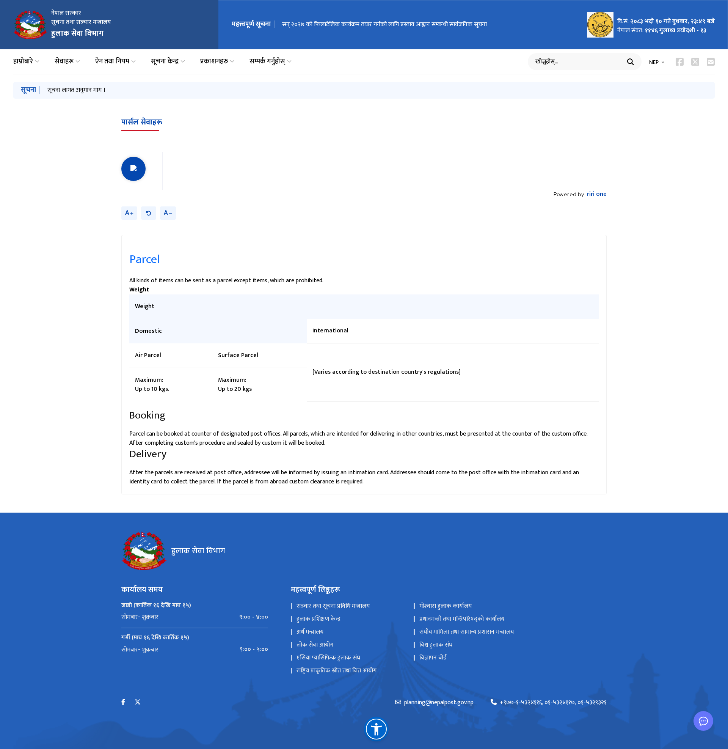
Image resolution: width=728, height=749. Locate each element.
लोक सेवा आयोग (315, 645)
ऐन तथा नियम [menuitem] (112, 62)
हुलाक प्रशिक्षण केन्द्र (318, 619)
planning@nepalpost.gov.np (439, 702)
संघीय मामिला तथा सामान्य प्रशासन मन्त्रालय (466, 632)
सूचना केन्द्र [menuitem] (165, 62)
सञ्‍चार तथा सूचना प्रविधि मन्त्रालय (333, 606)
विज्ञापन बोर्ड (432, 658)
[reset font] (148, 213)
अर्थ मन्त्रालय (310, 632)
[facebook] (123, 702)
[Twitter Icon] (695, 61)
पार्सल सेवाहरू (141, 122)
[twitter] (138, 702)
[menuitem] (194, 617)
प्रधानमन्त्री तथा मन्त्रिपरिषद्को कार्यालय (461, 619)
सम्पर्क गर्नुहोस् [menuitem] (267, 62)
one (597, 194)
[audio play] (133, 169)
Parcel (144, 259)
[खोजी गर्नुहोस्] (630, 61)
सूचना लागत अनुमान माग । (76, 90)
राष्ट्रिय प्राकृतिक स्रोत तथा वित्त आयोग (337, 671)
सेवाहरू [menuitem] (64, 62)
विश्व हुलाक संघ (435, 645)
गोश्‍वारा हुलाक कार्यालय (445, 606)
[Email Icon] (711, 61)
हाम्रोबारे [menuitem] (23, 62)
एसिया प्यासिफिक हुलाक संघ (328, 658)
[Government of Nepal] (30, 25)
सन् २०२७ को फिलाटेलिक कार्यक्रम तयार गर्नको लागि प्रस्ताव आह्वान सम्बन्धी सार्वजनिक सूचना (384, 24)
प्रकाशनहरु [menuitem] (214, 62)
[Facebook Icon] (680, 61)
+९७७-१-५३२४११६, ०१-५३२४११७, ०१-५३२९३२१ (553, 702)
